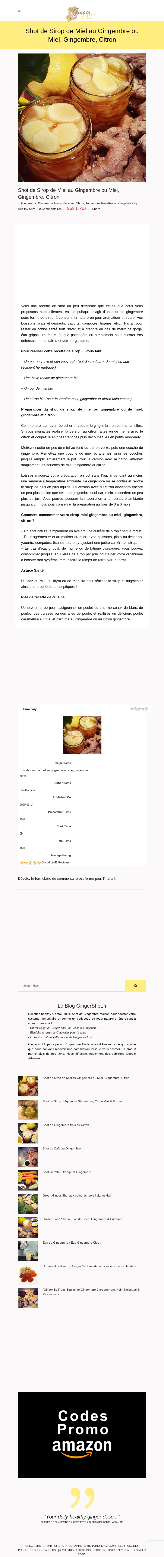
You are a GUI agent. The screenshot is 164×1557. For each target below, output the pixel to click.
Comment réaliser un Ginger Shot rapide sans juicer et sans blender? (89, 1266)
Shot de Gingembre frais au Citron (66, 1125)
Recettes (69, 203)
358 (77, 208)
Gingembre (28, 203)
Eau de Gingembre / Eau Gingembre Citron (72, 1242)
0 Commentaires (50, 209)
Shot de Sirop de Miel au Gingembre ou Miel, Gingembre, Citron (86, 1078)
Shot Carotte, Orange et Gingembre (67, 1172)
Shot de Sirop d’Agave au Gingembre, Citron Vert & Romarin (83, 1101)
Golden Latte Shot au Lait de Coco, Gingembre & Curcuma (82, 1219)
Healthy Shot (26, 209)
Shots (80, 203)
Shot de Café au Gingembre (62, 1148)
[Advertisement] (82, 260)
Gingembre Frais (49, 203)
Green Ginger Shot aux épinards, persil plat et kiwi (77, 1195)
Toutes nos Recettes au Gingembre (109, 203)
